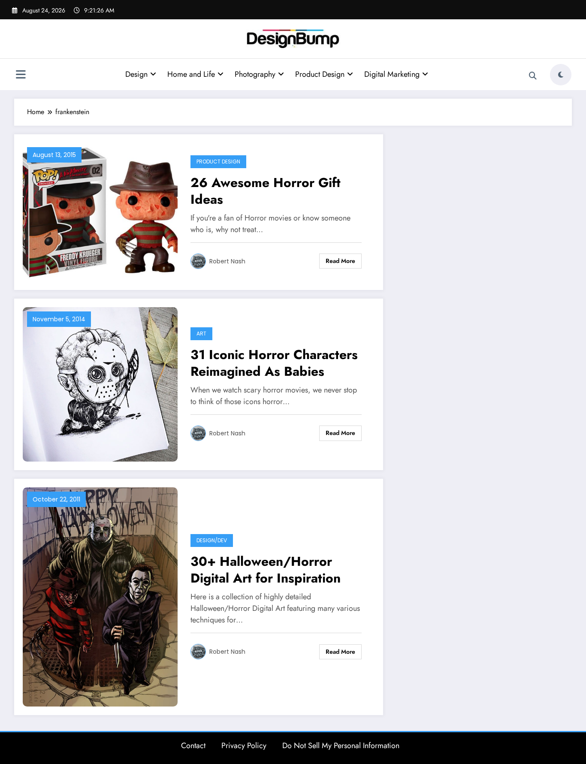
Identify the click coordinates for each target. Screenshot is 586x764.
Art (201, 333)
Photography (255, 74)
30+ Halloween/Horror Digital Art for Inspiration (265, 569)
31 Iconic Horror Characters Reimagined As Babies (274, 363)
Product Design (319, 74)
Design (136, 74)
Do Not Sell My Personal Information (340, 745)
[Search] (533, 76)
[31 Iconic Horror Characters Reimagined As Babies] (100, 384)
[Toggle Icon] (20, 75)
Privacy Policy (243, 745)
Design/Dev (211, 540)
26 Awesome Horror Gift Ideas (265, 191)
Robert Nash (227, 261)
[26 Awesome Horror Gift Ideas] (100, 211)
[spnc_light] (560, 74)
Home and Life (191, 74)
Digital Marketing (392, 74)
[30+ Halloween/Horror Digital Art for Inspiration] (100, 596)
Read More (340, 261)
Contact (193, 745)
